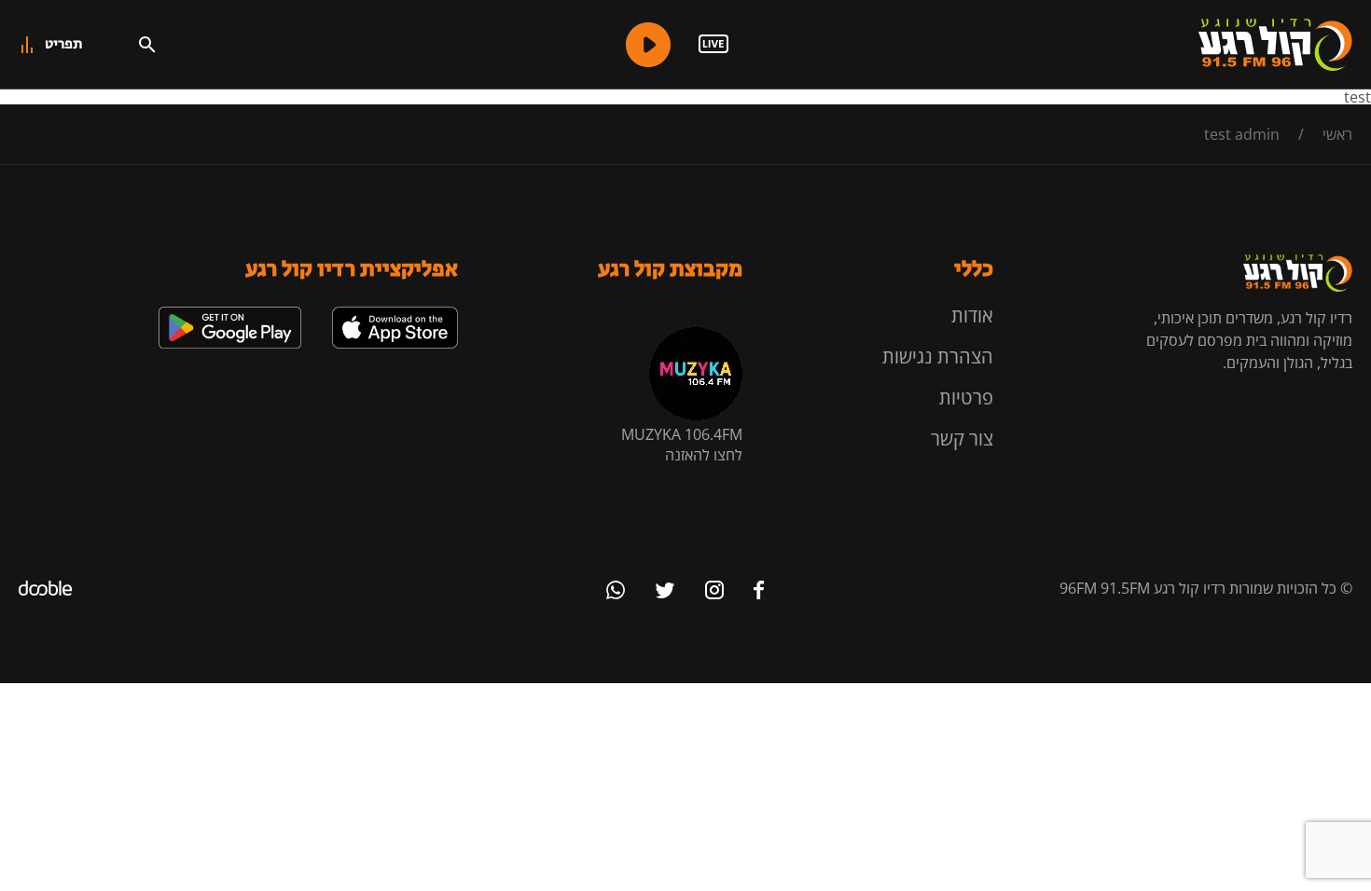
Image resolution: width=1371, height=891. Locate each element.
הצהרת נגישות (937, 356)
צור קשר (962, 438)
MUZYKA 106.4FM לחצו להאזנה (681, 444)
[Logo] (1275, 45)
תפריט (64, 44)
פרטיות (966, 397)
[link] (395, 314)
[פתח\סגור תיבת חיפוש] (147, 44)
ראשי (1337, 134)
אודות (972, 315)
